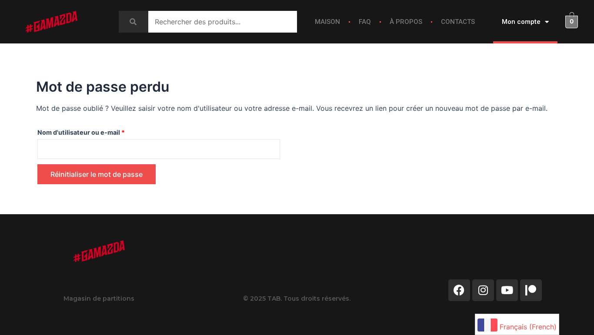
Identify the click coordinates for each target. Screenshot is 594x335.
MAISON (327, 22)
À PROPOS (406, 22)
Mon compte (521, 22)
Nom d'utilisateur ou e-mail (98, 131)
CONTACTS (458, 22)
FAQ (365, 22)
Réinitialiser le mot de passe (96, 174)
